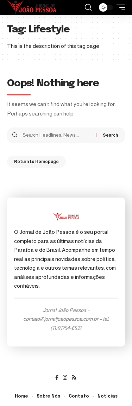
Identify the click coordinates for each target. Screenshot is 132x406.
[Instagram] (65, 377)
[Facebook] (57, 377)
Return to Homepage (36, 161)
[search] (88, 7)
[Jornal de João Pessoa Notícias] (31, 7)
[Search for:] (56, 135)
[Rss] (74, 377)
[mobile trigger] (119, 7)
